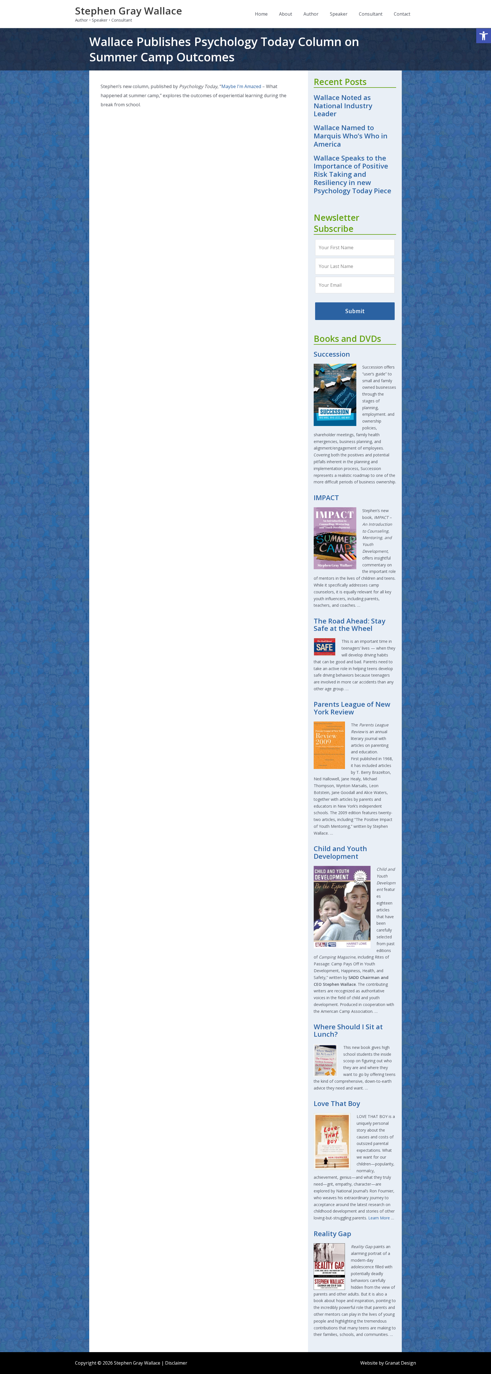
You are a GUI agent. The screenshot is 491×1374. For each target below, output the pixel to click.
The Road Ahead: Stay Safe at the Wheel (349, 624)
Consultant (370, 14)
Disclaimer (176, 1363)
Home (261, 14)
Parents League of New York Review (352, 707)
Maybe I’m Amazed (241, 86)
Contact (402, 14)
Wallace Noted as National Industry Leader (343, 106)
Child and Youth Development (340, 852)
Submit (355, 311)
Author (311, 14)
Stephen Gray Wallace (128, 10)
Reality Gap (332, 1233)
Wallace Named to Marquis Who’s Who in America (351, 136)
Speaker (339, 14)
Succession (332, 354)
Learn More (379, 1218)
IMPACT (326, 497)
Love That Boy (337, 1103)
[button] (483, 35)
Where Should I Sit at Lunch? (348, 1030)
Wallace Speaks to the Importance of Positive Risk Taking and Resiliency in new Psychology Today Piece (352, 174)
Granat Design (400, 1363)
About (285, 14)
